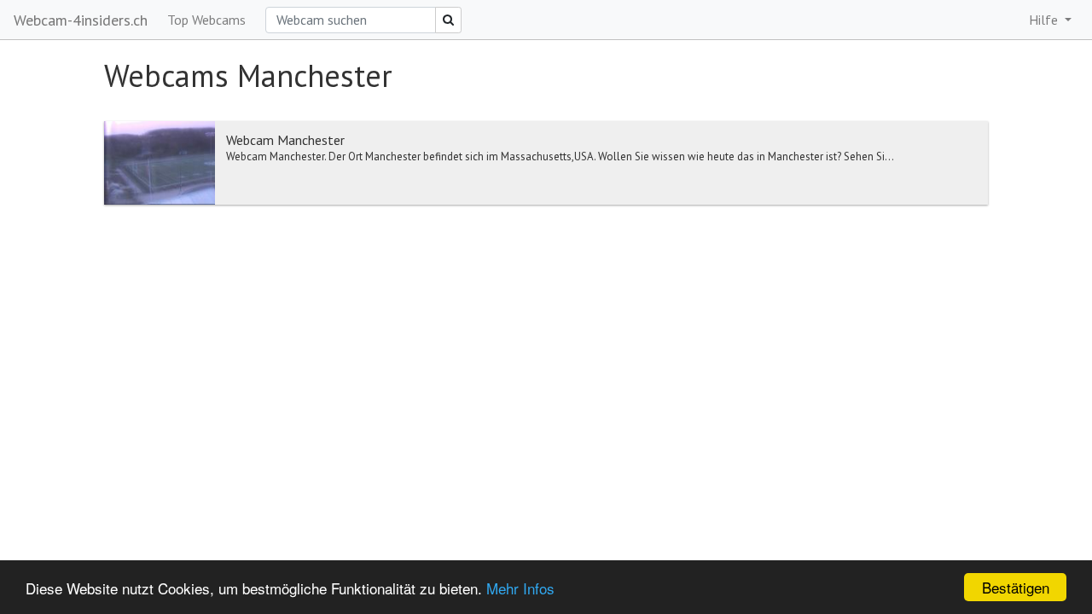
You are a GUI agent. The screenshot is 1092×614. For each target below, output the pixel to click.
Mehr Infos (520, 588)
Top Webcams (206, 19)
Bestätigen (1015, 587)
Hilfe (1045, 19)
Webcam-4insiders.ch (81, 20)
